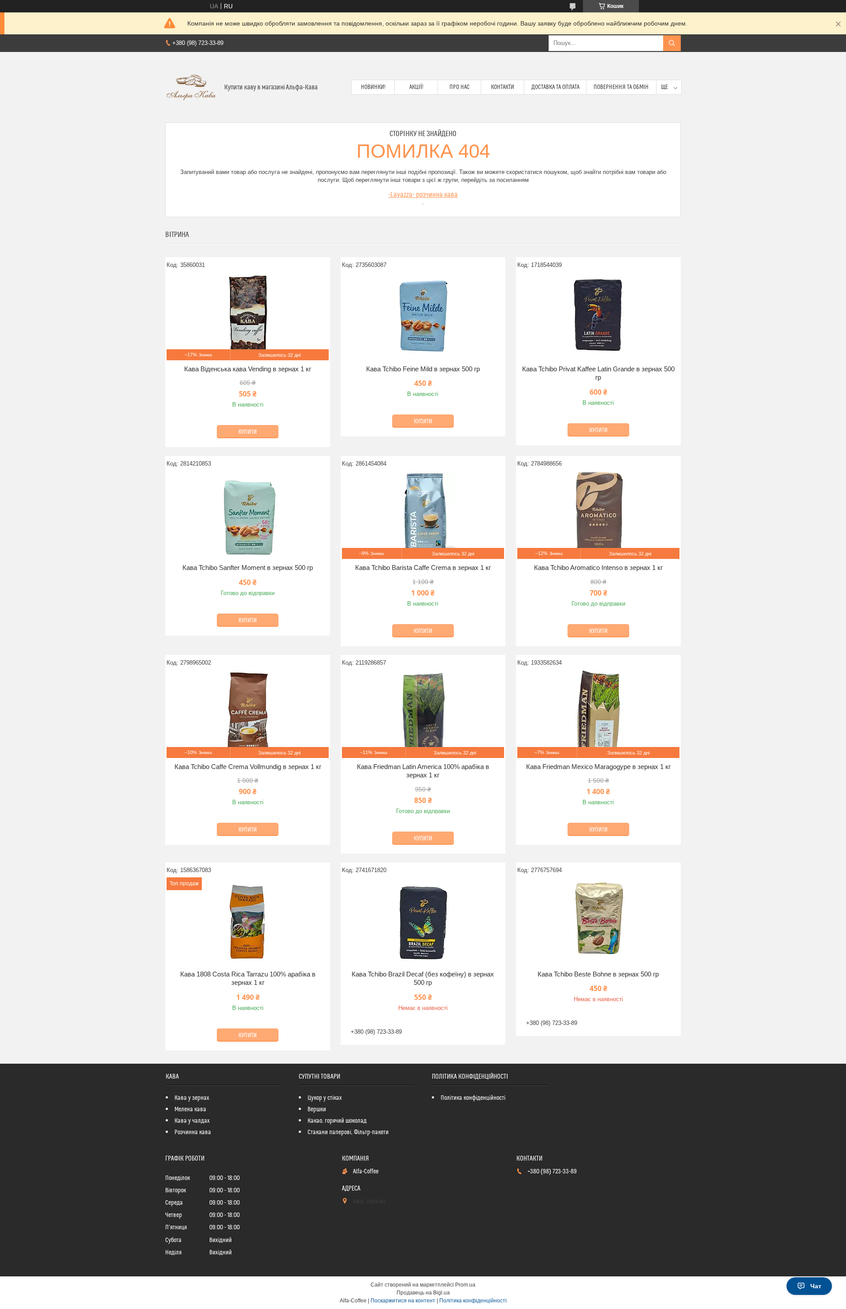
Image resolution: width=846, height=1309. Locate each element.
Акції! (416, 87)
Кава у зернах (191, 1098)
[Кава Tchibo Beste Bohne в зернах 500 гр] (598, 921)
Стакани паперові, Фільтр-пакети (348, 1132)
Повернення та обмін (621, 87)
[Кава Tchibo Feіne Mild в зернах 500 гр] (423, 316)
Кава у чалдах (192, 1120)
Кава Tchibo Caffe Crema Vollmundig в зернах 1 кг (247, 766)
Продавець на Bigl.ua (423, 1293)
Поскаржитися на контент (403, 1301)
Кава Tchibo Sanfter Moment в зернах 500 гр (247, 567)
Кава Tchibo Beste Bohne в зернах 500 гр (598, 974)
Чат (815, 1286)
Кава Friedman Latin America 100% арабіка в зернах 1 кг (423, 771)
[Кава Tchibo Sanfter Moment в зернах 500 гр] (248, 515)
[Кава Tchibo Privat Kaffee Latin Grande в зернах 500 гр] (598, 316)
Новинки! (373, 87)
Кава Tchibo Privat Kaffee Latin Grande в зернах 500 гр (598, 373)
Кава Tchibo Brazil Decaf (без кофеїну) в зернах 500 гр (423, 978)
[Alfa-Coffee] (191, 87)
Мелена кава (190, 1109)
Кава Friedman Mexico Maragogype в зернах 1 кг (598, 766)
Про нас (459, 87)
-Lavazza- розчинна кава (423, 195)
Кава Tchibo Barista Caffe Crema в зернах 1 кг (423, 567)
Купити (247, 432)
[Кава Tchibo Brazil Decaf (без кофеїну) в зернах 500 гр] (423, 921)
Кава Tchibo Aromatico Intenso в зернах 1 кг (598, 567)
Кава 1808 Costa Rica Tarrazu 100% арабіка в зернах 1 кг (247, 978)
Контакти (502, 87)
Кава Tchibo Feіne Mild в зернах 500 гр (423, 369)
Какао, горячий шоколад (337, 1120)
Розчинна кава (192, 1132)
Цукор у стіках (325, 1098)
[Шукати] (672, 43)
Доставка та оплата (555, 87)
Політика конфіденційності (473, 1098)
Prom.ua (465, 1285)
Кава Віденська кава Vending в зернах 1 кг (247, 369)
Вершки (317, 1109)
